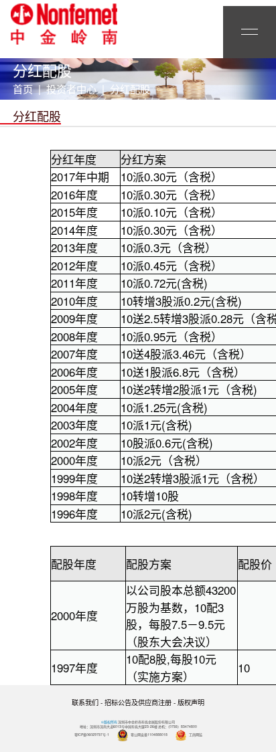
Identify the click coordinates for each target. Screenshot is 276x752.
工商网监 (195, 734)
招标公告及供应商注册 (138, 702)
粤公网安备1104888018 (149, 734)
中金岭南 (64, 24)
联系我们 (85, 702)
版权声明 (191, 702)
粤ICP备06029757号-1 (91, 734)
